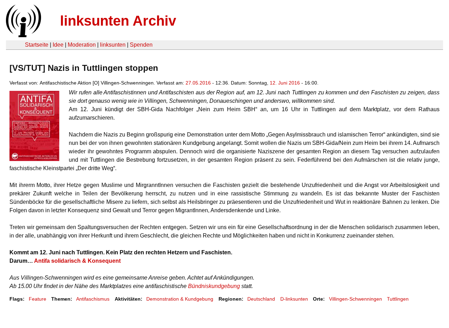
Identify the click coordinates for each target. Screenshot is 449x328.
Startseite (36, 45)
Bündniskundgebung (214, 286)
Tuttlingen (398, 299)
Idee (58, 45)
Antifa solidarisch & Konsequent (77, 261)
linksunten (113, 45)
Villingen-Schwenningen (355, 299)
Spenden (141, 45)
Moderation (82, 45)
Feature (37, 299)
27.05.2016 (198, 83)
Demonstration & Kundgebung (179, 299)
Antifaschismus (92, 299)
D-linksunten (294, 299)
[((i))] (22, 35)
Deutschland (261, 299)
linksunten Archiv (118, 20)
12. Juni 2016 (285, 83)
